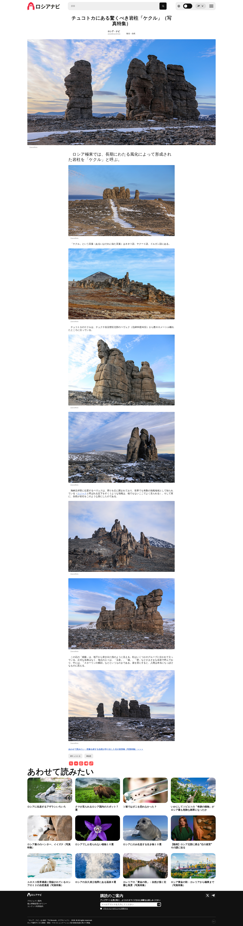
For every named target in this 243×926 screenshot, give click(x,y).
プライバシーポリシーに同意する (115, 909)
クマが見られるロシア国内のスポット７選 (96, 808)
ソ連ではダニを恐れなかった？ (140, 806)
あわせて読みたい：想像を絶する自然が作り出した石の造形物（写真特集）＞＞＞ (105, 749)
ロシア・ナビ (114, 31)
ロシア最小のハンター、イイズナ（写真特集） (49, 846)
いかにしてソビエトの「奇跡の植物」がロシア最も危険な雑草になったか (192, 808)
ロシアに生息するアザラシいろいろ (46, 806)
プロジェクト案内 (34, 901)
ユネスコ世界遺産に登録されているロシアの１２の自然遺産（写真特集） (49, 883)
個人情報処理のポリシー (37, 903)
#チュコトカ (75, 756)
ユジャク (82, 493)
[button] (157, 5)
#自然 (88, 756)
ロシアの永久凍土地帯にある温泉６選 (95, 881)
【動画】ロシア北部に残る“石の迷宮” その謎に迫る (192, 846)
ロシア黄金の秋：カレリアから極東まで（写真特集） (192, 883)
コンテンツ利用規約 (35, 906)
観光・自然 (130, 33)
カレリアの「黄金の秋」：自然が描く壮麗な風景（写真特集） (144, 883)
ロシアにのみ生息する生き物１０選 (142, 844)
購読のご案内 (111, 895)
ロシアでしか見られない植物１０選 (94, 844)
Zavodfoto (33, 147)
